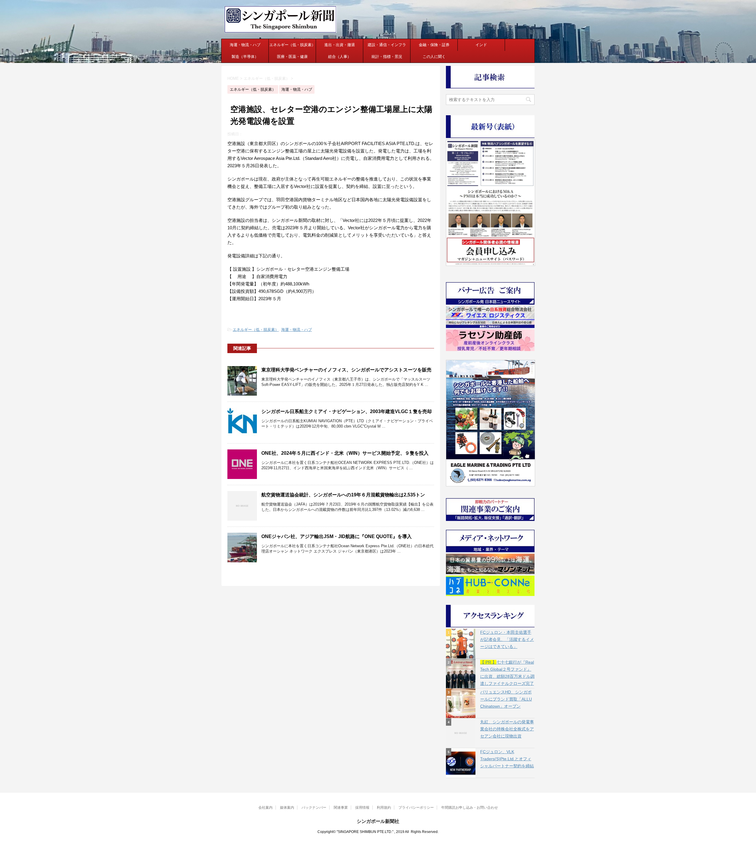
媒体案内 (287, 807)
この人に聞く (434, 56)
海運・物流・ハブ (245, 45)
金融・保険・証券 (434, 45)
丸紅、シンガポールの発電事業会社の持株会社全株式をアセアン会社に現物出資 (507, 728)
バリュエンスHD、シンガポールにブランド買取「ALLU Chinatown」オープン (506, 699)
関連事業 (341, 807)
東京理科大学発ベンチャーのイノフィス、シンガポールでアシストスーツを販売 (346, 369)
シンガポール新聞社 (378, 821)
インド (481, 45)
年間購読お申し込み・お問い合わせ (469, 807)
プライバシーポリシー (416, 807)
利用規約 (384, 807)
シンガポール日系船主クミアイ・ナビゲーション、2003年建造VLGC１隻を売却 (346, 411)
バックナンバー (314, 807)
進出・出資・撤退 (339, 45)
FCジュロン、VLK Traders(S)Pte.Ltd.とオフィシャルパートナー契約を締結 (507, 758)
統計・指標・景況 (387, 56)
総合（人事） (339, 56)
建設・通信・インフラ (387, 45)
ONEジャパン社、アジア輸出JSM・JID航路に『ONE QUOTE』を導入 (336, 536)
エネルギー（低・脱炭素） (292, 45)
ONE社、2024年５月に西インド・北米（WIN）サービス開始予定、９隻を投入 (344, 453)
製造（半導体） (245, 56)
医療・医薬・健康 (292, 56)
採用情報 (362, 807)
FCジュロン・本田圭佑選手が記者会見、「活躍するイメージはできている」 (507, 639)
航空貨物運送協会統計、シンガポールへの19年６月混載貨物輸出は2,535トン (343, 494)
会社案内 (265, 807)
